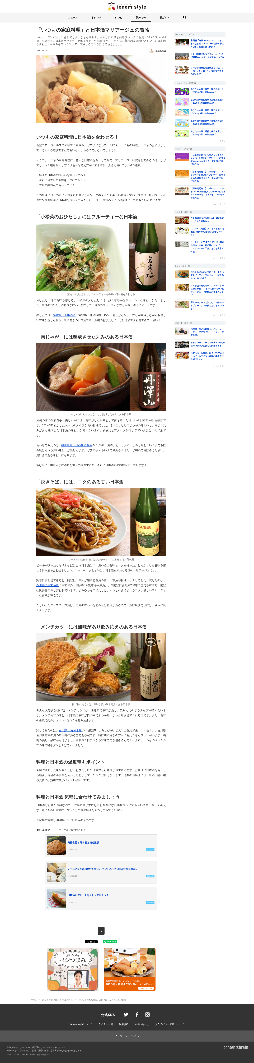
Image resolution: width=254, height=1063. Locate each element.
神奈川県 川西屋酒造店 (76, 445)
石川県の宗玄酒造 (47, 585)
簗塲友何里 (161, 50)
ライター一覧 (105, 1024)
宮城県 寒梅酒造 (64, 315)
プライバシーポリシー (167, 1024)
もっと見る (218, 141)
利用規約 (124, 1024)
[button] (73, 17)
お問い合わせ (141, 1024)
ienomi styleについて (81, 1024)
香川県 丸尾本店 (70, 730)
